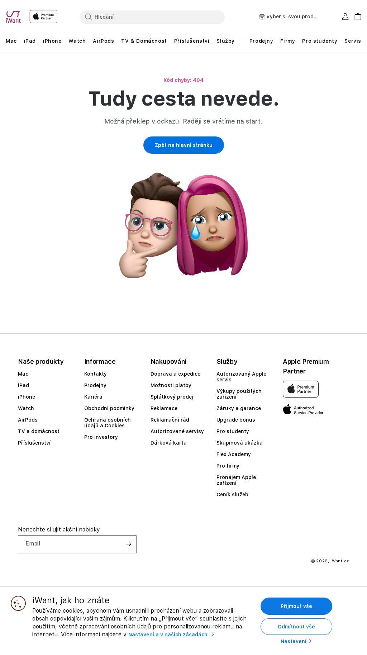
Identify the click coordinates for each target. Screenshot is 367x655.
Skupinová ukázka (239, 443)
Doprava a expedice (175, 374)
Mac (23, 374)
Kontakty (95, 374)
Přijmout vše (296, 606)
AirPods (28, 420)
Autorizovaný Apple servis (241, 376)
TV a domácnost (38, 431)
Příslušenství (34, 443)
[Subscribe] (128, 544)
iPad (23, 385)
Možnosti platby (171, 385)
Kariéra (93, 397)
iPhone (26, 397)
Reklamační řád (170, 420)
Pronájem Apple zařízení (236, 480)
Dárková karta (169, 443)
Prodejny (95, 385)
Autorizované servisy (177, 431)
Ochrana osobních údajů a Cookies (107, 422)
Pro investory (101, 437)
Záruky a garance (238, 408)
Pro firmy (227, 466)
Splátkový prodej (172, 397)
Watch (26, 408)
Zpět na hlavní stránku (184, 145)
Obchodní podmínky (109, 408)
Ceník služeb (232, 494)
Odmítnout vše (296, 627)
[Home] (15, 17)
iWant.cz (339, 561)
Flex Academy (233, 454)
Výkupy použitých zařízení (239, 394)
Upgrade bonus (235, 420)
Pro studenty (232, 431)
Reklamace (164, 408)
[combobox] (152, 16)
